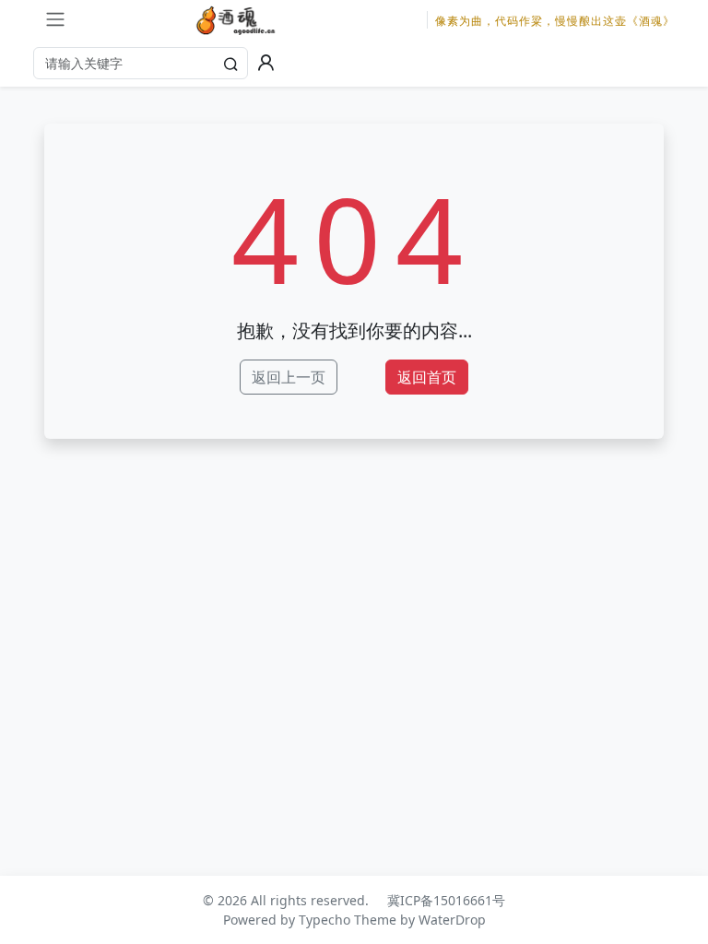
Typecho (324, 919)
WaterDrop (452, 919)
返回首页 (426, 377)
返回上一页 (288, 377)
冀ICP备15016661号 (446, 900)
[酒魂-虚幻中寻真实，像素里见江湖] (238, 20)
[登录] (266, 62)
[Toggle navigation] (55, 19)
